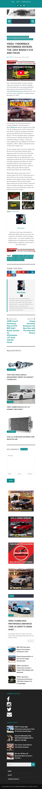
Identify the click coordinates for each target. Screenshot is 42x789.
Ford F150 (22, 258)
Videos (31, 39)
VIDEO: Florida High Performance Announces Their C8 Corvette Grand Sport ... (24, 729)
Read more (30, 641)
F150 (25, 255)
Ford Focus (29, 258)
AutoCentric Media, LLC (21, 786)
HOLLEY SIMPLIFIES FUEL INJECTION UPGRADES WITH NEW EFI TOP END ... (24, 738)
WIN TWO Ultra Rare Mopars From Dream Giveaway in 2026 (23, 649)
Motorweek (15, 211)
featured (30, 255)
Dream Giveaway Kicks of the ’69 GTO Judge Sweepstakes (25, 659)
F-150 (21, 255)
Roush (9, 260)
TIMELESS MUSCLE (26, 1)
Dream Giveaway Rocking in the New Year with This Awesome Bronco (29, 327)
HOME (12, 1)
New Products (11, 369)
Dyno (11, 615)
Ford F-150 (14, 258)
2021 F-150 (16, 255)
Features (26, 36)
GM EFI (18, 1)
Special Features (12, 39)
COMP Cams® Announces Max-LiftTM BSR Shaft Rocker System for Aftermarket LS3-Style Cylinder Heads (13, 331)
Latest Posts (12, 723)
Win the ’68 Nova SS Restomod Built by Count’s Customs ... (23, 756)
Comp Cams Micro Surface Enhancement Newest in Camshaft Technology (20, 377)
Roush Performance (18, 260)
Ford (8, 258)
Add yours (24, 449)
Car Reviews (10, 36)
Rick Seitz (10, 57)
